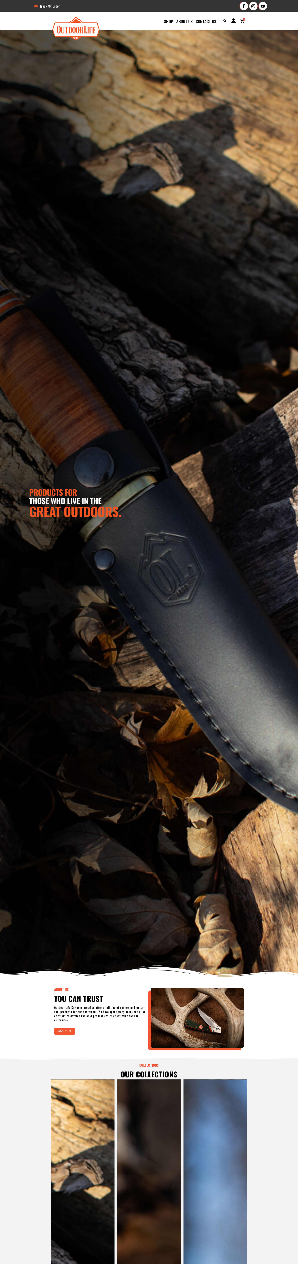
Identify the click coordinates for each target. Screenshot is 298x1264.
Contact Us (206, 21)
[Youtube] (263, 6)
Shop (168, 21)
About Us (184, 21)
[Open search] (224, 21)
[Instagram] (253, 6)
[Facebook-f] (244, 6)
